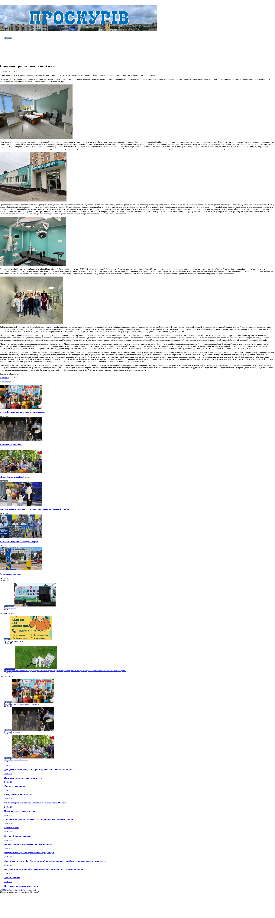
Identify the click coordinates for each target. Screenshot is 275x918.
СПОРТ (11, 44)
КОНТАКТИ (9, 55)
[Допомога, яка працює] (21, 570)
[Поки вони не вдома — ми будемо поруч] (21, 537)
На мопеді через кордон (11, 444)
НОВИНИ (8, 38)
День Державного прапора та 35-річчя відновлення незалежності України (34, 509)
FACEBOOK (9, 53)
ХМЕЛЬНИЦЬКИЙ (11, 48)
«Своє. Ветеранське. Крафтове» (14, 477)
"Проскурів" (4, 71)
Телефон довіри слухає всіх (14, 641)
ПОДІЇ (6, 50)
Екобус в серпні (10, 608)
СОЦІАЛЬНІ (9, 51)
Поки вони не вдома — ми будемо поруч (19, 542)
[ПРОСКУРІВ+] (78, 31)
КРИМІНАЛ (13, 42)
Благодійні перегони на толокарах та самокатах (22, 412)
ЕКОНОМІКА (14, 40)
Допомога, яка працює (10, 574)
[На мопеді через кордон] (21, 440)
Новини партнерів (30, 890)
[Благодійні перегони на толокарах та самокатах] (21, 408)
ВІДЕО (7, 46)
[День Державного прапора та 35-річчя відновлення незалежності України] (21, 505)
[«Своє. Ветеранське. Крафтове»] (21, 473)
